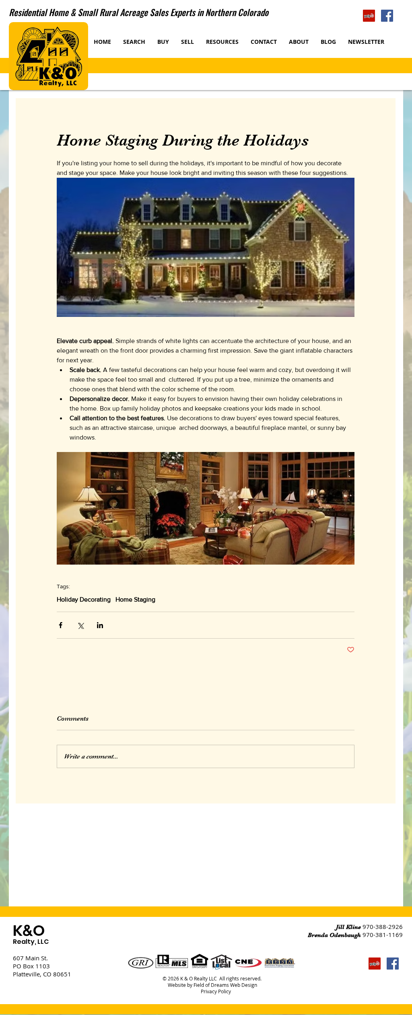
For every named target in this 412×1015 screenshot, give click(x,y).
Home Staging (135, 599)
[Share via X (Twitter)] (80, 625)
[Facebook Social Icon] (387, 16)
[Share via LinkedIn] (100, 625)
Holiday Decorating (84, 599)
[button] (187, 41)
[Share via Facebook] (60, 625)
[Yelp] (369, 16)
